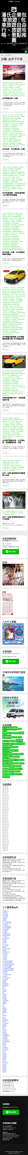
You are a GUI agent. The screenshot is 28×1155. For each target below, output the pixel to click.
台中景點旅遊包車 (5, 95)
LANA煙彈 (4, 936)
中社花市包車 (11, 82)
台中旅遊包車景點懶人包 (14, 238)
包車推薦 (23, 116)
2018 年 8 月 (5, 847)
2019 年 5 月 (5, 833)
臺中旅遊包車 (4, 146)
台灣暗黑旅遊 (5, 983)
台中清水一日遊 (5, 136)
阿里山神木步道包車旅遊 (7, 332)
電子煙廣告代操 (5, 951)
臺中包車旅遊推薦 (12, 248)
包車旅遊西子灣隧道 (6, 121)
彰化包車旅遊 (21, 763)
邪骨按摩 (4, 1043)
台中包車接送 (17, 87)
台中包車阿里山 (20, 89)
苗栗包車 (12, 771)
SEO (3, 1005)
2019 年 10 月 (5, 826)
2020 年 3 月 (5, 818)
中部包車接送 (4, 168)
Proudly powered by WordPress (12, 1151)
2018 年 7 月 (5, 848)
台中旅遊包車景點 (5, 238)
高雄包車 (11, 334)
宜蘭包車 (6, 760)
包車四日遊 (13, 116)
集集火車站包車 (11, 146)
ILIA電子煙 (4, 912)
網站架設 (4, 950)
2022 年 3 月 (5, 791)
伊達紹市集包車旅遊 (20, 287)
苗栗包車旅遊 (6, 774)
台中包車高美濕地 (5, 233)
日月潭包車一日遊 (16, 141)
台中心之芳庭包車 (19, 92)
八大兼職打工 (5, 911)
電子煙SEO (4, 953)
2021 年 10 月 (5, 798)
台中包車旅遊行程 (5, 89)
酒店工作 (4, 1046)
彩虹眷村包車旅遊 (13, 244)
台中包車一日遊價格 (15, 177)
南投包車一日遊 (6, 740)
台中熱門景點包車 (12, 136)
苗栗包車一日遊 (17, 771)
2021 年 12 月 (5, 795)
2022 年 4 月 (5, 789)
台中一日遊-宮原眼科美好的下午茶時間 (13, 518)
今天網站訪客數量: (6, 1082)
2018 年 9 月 (5, 845)
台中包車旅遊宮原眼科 (6, 128)
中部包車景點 (16, 84)
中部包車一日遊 (9, 167)
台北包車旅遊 (12, 431)
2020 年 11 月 (5, 807)
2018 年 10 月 (5, 844)
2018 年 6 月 (5, 850)
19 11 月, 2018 (13, 341)
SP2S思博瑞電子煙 (6, 974)
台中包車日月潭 (13, 89)
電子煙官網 (4, 971)
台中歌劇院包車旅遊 (14, 95)
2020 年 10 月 (5, 809)
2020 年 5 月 (5, 817)
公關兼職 (4, 1012)
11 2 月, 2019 (13, 151)
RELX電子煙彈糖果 (6, 927)
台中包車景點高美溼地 (6, 231)
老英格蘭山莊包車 (5, 326)
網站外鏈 (4, 1018)
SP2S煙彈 (4, 932)
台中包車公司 (18, 297)
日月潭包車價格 (5, 143)
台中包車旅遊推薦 (15, 128)
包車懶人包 (18, 116)
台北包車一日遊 (14, 750)
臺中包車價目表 (5, 248)
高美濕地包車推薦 (5, 249)
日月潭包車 (10, 141)
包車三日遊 (12, 115)
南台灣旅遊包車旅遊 (6, 464)
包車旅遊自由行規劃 (14, 120)
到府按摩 (4, 1067)
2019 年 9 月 (5, 827)
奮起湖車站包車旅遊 (14, 316)
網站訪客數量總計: (6, 1091)
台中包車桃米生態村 (15, 304)
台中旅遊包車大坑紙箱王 (13, 135)
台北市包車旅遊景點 (12, 312)
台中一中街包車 (9, 85)
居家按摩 (4, 1065)
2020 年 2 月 (5, 820)
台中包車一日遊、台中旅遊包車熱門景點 (13, 253)
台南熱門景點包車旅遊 (21, 312)
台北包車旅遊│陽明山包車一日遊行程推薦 (11, 900)
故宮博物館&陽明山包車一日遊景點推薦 (11, 895)
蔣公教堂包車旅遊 (19, 327)
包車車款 (4, 994)
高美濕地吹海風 (20, 249)
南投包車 (20, 737)
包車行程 (4, 85)
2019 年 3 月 (5, 836)
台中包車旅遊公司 (13, 126)
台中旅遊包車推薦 (21, 135)
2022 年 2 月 (5, 792)
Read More (5, 108)
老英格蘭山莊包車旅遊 (6, 438)
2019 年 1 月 (5, 839)
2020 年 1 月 (5, 821)
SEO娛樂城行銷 (5, 1035)
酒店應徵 (4, 1009)
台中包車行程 (11, 133)
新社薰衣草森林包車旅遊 (7, 322)
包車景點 (18, 121)
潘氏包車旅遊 (6, 100)
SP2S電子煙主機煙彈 (7, 965)
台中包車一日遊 (21, 218)
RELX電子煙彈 (5, 938)
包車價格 (21, 115)
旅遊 (14, 766)
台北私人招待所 (5, 977)
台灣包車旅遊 (5, 756)
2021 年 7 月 (5, 801)
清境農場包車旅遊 (11, 436)
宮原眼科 (21, 241)
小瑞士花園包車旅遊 (14, 317)
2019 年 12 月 (5, 823)
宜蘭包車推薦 (21, 759)
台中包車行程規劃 (18, 133)
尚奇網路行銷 (5, 985)
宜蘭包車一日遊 (14, 759)
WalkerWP (17, 1153)
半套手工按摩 (5, 1049)
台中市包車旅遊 (20, 188)
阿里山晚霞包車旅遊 (13, 331)
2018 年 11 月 (5, 842)
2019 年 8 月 (5, 829)
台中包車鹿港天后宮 (6, 187)
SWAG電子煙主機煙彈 (7, 961)
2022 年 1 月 (5, 794)
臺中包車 (17, 145)
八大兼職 (4, 941)
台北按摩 (4, 1050)
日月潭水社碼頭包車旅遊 (17, 322)
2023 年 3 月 (5, 786)
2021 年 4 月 (5, 804)
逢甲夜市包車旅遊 (5, 329)
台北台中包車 (4, 312)
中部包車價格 (15, 167)
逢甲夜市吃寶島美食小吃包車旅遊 (16, 329)
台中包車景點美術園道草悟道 (7, 185)
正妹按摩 (4, 1053)
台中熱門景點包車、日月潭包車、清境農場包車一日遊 (13, 441)
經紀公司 (4, 986)
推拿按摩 (4, 982)
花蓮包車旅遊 (6, 771)
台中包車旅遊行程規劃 (14, 228)
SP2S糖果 (4, 976)
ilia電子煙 (4, 918)
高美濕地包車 (19, 248)
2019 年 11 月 (5, 824)
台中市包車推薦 (13, 188)
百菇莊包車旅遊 (19, 324)
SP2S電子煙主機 (6, 933)
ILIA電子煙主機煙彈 (6, 967)
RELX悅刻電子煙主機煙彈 (8, 964)
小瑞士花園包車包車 (6, 317)
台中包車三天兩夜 (5, 178)
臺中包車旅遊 (22, 145)
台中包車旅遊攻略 (13, 224)
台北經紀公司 (5, 1062)
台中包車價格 (4, 297)
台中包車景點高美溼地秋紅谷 (17, 131)
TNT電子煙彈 (5, 1000)
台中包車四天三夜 (9, 377)
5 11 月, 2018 (13, 477)
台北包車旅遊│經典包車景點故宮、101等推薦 (12, 897)
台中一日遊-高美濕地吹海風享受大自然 (13, 474)
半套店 (3, 1052)
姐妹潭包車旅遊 (22, 316)
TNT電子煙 (4, 955)
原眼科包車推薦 (5, 218)
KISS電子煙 (5, 917)
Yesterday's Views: (6, 1083)
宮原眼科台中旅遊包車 (14, 243)
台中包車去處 (4, 87)
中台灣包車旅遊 (5, 82)
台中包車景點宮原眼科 (6, 130)
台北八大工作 (5, 944)
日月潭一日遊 (4, 141)
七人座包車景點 (10, 728)
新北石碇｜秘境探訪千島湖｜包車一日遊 (11, 868)
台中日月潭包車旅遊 (15, 94)
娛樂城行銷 (4, 1033)
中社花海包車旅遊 (18, 82)
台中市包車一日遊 (5, 188)
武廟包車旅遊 (4, 324)
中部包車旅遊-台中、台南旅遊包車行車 (13, 399)
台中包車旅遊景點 (20, 224)
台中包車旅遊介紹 (5, 126)
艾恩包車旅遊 (12, 327)
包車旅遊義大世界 (5, 120)
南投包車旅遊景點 (5, 294)
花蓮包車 (11, 768)
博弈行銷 (4, 1032)
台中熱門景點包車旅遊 (14, 241)
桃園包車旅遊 (5, 768)
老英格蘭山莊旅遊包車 (14, 326)
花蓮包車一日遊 (18, 768)
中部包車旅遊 (10, 84)
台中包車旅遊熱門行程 (16, 226)
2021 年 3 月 (5, 806)
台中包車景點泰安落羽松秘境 (19, 183)
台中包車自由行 (5, 133)
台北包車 (6, 750)
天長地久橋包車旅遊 (6, 316)
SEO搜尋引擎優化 (6, 948)
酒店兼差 (4, 1008)
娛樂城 (3, 1027)
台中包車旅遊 (20, 125)
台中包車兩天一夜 (11, 297)
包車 (3, 115)
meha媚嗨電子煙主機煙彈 (8, 968)
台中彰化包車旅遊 (11, 92)
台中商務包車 (4, 90)
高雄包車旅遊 (6, 776)
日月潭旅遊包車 (5, 145)
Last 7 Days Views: (6, 1086)
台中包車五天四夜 (21, 296)
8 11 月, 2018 (13, 444)
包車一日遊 (7, 115)
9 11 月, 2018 (13, 402)
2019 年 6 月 (5, 832)
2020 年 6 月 (5, 815)
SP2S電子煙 (5, 915)
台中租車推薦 (19, 136)
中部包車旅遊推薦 (17, 168)
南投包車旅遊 (12, 740)
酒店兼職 (4, 939)
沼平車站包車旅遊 (11, 324)
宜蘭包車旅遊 (8, 763)
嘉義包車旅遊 (11, 756)
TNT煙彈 (4, 956)
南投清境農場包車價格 (16, 216)
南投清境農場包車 (13, 375)
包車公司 (9, 116)
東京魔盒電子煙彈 (6, 935)
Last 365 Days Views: (7, 1089)
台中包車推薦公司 (5, 125)
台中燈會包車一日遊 (10, 98)
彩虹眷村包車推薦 (5, 244)
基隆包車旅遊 (17, 756)
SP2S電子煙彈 (5, 929)
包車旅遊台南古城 (13, 172)
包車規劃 (4, 421)
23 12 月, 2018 (13, 256)
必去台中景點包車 (14, 319)
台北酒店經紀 (5, 945)
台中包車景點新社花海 (6, 131)
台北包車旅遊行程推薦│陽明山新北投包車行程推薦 (13, 898)
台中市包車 (10, 90)
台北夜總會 (4, 1036)
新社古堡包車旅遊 (14, 321)
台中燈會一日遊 (21, 95)
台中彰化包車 (4, 92)
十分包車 (23, 292)
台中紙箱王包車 (5, 138)
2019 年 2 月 (5, 838)
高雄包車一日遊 (18, 774)
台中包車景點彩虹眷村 (16, 130)
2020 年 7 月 (5, 813)
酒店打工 (4, 1059)
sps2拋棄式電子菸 (6, 926)
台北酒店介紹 (5, 1039)
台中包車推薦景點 (13, 125)
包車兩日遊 (4, 116)
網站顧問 (4, 920)
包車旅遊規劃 (13, 121)
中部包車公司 (4, 84)
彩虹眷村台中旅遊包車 (6, 246)
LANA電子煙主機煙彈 (7, 962)
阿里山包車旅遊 (5, 331)
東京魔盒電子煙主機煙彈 (7, 970)
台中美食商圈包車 (12, 138)
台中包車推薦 (20, 123)
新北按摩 (4, 1064)
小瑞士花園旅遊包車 (6, 319)
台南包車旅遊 (15, 754)
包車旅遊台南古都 (20, 172)
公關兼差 (4, 1011)
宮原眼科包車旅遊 (5, 243)
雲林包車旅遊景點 (15, 332)
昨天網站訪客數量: (6, 1085)
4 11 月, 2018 (13, 521)
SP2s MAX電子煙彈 (6, 923)
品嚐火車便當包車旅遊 (16, 140)
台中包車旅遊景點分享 (6, 226)
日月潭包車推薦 (12, 143)
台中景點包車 (22, 94)
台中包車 (19, 85)
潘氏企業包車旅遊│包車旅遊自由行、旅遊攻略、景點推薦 (14, 27)
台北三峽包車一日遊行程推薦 (8, 894)
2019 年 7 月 (5, 830)
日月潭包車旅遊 (19, 143)
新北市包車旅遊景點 (6, 321)
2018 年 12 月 (5, 841)
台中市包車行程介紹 (17, 90)
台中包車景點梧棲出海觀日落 (7, 183)
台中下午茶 (15, 85)
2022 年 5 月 (5, 788)
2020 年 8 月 (5, 812)
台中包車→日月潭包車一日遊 (13, 149)
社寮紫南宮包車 (12, 145)
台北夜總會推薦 (5, 1041)
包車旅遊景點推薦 (17, 118)
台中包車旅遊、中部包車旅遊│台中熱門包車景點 (13, 194)
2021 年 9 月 (5, 800)
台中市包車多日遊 (20, 233)
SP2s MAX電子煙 (6, 921)
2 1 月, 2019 (12, 197)
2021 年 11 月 (5, 797)
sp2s (3, 909)
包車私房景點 (22, 84)
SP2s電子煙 (5, 924)
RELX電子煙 (5, 914)
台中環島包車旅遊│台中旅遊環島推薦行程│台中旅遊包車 (13, 338)
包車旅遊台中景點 (9, 118)
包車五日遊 (17, 115)
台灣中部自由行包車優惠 (7, 140)
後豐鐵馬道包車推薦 (15, 246)
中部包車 (4, 167)
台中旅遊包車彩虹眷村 (6, 236)
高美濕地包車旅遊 (13, 249)
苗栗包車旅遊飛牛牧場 (18, 393)
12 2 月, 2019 (13, 100)
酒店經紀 (4, 942)
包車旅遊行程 (4, 216)
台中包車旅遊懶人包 (6, 182)
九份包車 (19, 728)
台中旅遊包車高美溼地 (6, 94)
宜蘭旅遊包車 (16, 763)
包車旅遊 (4, 118)
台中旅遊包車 (4, 135)
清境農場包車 (4, 393)
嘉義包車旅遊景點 (15, 314)
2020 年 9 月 (5, 810)
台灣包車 (21, 754)
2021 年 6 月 (5, 803)
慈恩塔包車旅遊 (21, 319)
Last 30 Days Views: (7, 1088)
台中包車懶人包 (11, 87)
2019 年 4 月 (5, 835)
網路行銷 (4, 947)
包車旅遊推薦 (14, 737)
